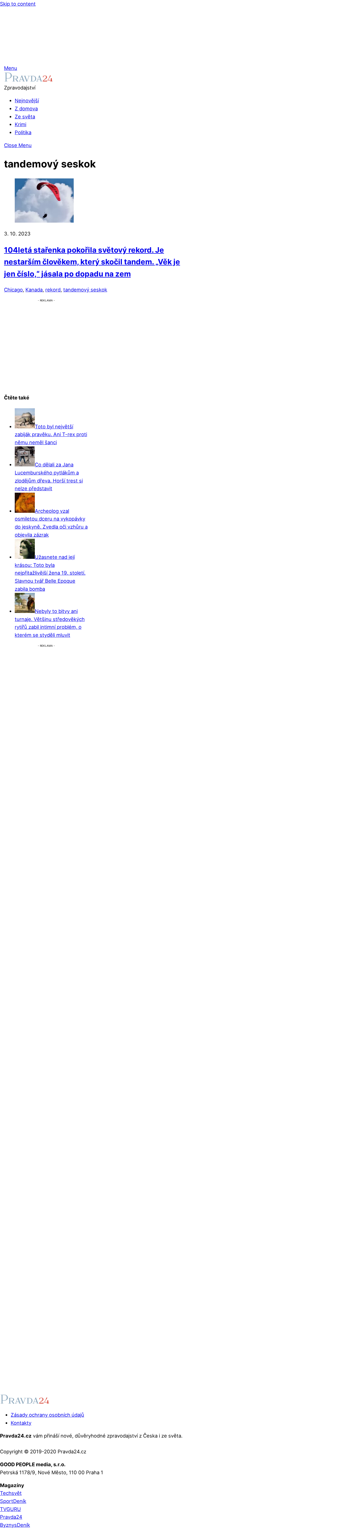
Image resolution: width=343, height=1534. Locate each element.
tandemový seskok (85, 290)
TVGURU (10, 1509)
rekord (53, 290)
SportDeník (13, 1501)
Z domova (26, 108)
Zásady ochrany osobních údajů (47, 1415)
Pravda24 (11, 1517)
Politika (23, 132)
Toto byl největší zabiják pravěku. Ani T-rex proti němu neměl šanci (51, 434)
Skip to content (18, 4)
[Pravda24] (28, 80)
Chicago (13, 290)
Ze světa (25, 116)
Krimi (20, 124)
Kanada (34, 290)
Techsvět (11, 1493)
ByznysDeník (15, 1525)
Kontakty (21, 1423)
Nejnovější (27, 100)
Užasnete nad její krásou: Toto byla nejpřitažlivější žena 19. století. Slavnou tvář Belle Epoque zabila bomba (50, 573)
